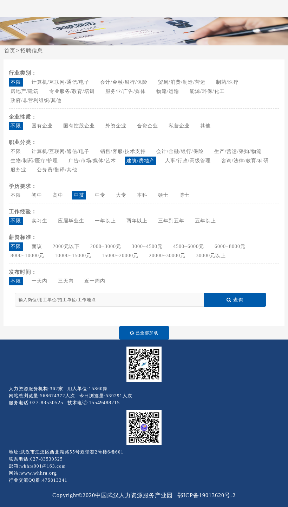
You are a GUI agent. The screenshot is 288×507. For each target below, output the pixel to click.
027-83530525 (46, 402)
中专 (100, 195)
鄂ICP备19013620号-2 (206, 495)
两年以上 (137, 220)
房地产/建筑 (25, 91)
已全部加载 (147, 332)
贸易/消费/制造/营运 (181, 82)
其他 (205, 125)
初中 (37, 195)
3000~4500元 (147, 246)
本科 (142, 195)
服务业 (18, 169)
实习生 (39, 220)
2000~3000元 (105, 246)
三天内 (66, 281)
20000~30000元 (167, 255)
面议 (37, 246)
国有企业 (42, 125)
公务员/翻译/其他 (57, 169)
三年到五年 (171, 220)
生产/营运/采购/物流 (238, 151)
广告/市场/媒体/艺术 (92, 160)
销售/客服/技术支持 (123, 151)
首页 (9, 50)
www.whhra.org (38, 473)
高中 (58, 195)
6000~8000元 (230, 246)
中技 (79, 195)
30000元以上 (211, 255)
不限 (16, 82)
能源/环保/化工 (207, 91)
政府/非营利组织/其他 (36, 100)
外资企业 (115, 125)
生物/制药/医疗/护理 (34, 160)
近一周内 (94, 281)
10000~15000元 (73, 255)
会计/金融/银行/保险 (124, 82)
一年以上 (105, 220)
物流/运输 (167, 91)
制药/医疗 (227, 82)
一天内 (39, 281)
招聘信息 (31, 50)
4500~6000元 (188, 246)
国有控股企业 (79, 125)
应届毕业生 (71, 220)
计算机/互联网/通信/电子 (61, 82)
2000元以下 (66, 246)
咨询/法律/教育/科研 (245, 160)
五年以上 (205, 220)
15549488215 (104, 402)
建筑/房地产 (140, 160)
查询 (238, 300)
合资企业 (147, 125)
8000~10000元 (27, 255)
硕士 (163, 195)
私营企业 (179, 125)
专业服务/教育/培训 (72, 91)
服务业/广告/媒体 (125, 91)
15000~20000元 (120, 255)
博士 (184, 195)
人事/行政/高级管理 (188, 160)
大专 (121, 195)
